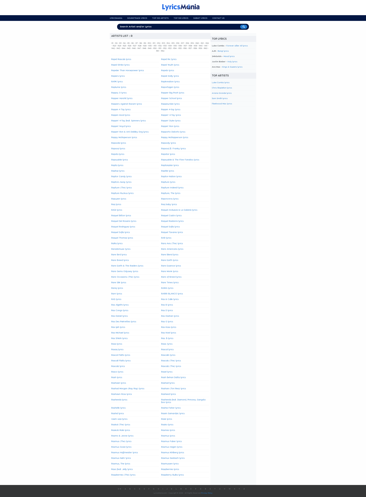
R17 (182, 43)
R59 (200, 48)
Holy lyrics (232, 62)
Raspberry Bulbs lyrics (172, 475)
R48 (144, 48)
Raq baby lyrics (169, 204)
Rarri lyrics (116, 294)
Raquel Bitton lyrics (121, 216)
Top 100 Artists (160, 18)
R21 (202, 43)
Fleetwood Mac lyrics (222, 104)
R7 (137, 43)
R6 (132, 43)
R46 (134, 48)
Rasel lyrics (166, 372)
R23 (114, 46)
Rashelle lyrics (118, 408)
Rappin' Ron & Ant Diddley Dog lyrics (130, 132)
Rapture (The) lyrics (121, 188)
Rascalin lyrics (168, 355)
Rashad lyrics (168, 383)
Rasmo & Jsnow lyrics (122, 436)
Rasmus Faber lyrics (171, 441)
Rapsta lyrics (117, 154)
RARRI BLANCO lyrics (172, 294)
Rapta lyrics (117, 165)
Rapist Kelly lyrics (170, 76)
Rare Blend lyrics (169, 255)
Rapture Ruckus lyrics (122, 193)
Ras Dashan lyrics (170, 316)
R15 (173, 43)
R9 (145, 43)
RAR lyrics (166, 238)
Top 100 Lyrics (181, 18)
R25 (124, 46)
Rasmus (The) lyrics (121, 441)
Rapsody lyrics (168, 143)
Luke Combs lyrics (220, 83)
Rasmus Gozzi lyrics (121, 447)
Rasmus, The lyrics (120, 464)
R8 (141, 43)
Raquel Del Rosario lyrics (123, 221)
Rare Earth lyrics (169, 260)
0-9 (119, 489)
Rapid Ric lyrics (168, 59)
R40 (201, 46)
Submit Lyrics (200, 18)
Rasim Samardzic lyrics (173, 414)
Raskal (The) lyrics (120, 425)
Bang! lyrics (223, 51)
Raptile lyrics (167, 171)
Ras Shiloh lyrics (119, 338)
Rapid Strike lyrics (120, 65)
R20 (197, 43)
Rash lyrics (116, 378)
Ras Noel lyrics (168, 333)
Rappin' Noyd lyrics (121, 126)
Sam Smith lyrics (220, 98)
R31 (155, 46)
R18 (187, 43)
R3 (120, 43)
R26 (129, 46)
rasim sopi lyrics (119, 419)
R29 (145, 46)
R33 (165, 46)
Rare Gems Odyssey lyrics (124, 271)
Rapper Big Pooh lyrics (172, 93)
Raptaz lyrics (117, 171)
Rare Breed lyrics (120, 260)
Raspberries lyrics (170, 469)
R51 (160, 48)
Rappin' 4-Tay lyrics (171, 115)
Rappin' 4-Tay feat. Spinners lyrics (128, 121)
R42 (113, 48)
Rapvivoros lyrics (169, 199)
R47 (139, 48)
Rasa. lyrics (166, 344)
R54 (175, 48)
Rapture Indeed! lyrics (172, 188)
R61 (157, 51)
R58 (195, 48)
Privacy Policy (206, 493)
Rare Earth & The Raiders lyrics (127, 266)
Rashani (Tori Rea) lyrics (173, 389)
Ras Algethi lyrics (120, 305)
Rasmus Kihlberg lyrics (172, 453)
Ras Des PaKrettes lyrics (123, 322)
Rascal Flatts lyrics (120, 355)
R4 (124, 43)
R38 (190, 46)
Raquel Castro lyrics (171, 216)
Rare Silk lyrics (118, 283)
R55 (180, 48)
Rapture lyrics (168, 182)
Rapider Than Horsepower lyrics (127, 71)
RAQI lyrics (116, 210)
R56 (185, 48)
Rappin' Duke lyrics (170, 121)
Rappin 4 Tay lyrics (121, 110)
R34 (170, 46)
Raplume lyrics (118, 87)
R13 (163, 43)
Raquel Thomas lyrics (122, 238)
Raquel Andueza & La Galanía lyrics (179, 210)
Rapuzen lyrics (118, 199)
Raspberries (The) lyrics (123, 475)
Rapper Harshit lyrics (121, 98)
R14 (168, 43)
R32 (160, 46)
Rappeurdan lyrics (170, 104)
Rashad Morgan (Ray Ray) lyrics (127, 389)
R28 (139, 46)
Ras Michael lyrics (120, 333)
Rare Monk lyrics (169, 271)
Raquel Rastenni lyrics (172, 221)
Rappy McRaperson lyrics (124, 138)
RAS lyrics (116, 299)
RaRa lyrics (117, 244)
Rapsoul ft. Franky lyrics (173, 149)
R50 (155, 48)
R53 (169, 48)
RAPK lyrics (117, 82)
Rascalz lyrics (118, 366)
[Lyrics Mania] (183, 7)
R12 (158, 43)
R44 (123, 48)
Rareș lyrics (117, 288)
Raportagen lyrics (170, 87)
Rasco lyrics (117, 372)
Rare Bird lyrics (119, 255)
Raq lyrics (116, 204)
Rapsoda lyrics (118, 143)
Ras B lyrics (167, 305)
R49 (149, 48)
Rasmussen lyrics (170, 464)
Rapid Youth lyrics (170, 65)
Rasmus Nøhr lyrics (121, 458)
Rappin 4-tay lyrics (170, 110)
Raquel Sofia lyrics (120, 232)
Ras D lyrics (167, 311)
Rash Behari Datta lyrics (173, 378)
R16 (177, 43)
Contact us (218, 18)
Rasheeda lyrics (119, 400)
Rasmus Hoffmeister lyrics (124, 453)
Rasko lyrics (167, 425)
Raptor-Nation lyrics (171, 177)
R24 (119, 46)
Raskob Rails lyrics (120, 430)
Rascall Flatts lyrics (121, 361)
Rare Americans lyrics (172, 249)
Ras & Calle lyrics (170, 299)
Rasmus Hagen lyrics (171, 447)
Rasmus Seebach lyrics (173, 458)
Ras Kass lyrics (168, 327)
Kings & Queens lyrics (232, 67)
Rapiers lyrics (118, 76)
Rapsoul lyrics (118, 149)
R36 (180, 46)
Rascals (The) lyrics (171, 361)
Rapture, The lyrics (170, 193)
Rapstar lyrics (168, 154)
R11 (154, 43)
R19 (192, 43)
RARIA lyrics (167, 288)
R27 (134, 46)
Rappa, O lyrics (119, 93)
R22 (207, 43)
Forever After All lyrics (237, 46)
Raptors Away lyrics (121, 182)
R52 (164, 48)
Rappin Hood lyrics (120, 115)
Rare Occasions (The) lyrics (125, 277)
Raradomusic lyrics (120, 249)
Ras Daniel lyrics (119, 316)
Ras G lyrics (167, 322)
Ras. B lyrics (167, 338)
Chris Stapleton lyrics (222, 88)
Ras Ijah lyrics (118, 327)
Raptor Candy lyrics (121, 177)
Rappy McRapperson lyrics (174, 138)
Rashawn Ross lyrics (121, 394)
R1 (112, 43)
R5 (128, 43)
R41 (205, 46)
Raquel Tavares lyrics (172, 232)
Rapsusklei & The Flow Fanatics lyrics (180, 160)
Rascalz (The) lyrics (171, 366)
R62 (162, 51)
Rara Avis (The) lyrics (172, 244)
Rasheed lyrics (168, 394)
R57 (190, 48)
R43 (118, 48)
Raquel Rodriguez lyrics (123, 227)
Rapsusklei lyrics (119, 160)
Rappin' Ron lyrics (170, 126)
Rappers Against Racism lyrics (126, 104)
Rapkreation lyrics (170, 82)
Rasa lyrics (116, 344)
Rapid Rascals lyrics (121, 59)
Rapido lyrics (167, 71)
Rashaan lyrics (118, 383)
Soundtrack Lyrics (137, 18)
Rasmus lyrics (168, 436)
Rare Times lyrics (170, 283)
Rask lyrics (166, 419)
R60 (205, 48)
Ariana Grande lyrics (222, 93)
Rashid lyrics (117, 414)
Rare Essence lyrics (171, 266)
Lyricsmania (116, 18)
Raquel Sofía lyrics (170, 227)
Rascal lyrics (167, 350)
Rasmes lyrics (168, 430)
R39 (195, 46)
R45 (128, 48)
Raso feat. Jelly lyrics (122, 469)
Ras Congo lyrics (119, 311)
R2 (116, 43)
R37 (185, 46)
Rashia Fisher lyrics (171, 408)
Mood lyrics (229, 56)
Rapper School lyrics (171, 98)
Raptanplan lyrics (170, 165)
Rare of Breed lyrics (171, 277)
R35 (175, 46)
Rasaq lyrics (117, 350)
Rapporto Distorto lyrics (173, 132)
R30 (150, 46)
